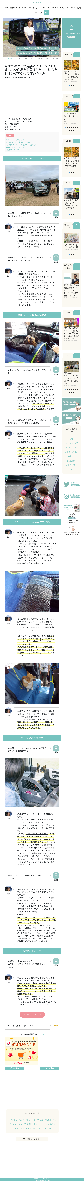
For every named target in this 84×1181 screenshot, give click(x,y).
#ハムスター (71, 439)
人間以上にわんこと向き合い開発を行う (21, 145)
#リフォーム (26, 1128)
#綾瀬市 (48, 1120)
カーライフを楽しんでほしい (17, 140)
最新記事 (13, 7)
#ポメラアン (73, 456)
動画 (79, 7)
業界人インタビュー (68, 7)
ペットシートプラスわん (35, 392)
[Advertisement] (32, 99)
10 (73, 130)
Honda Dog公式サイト (32, 1014)
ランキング (23, 7)
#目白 (71, 447)
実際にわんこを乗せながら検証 (18, 142)
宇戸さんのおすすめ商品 (15, 147)
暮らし (38, 7)
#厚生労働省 (71, 461)
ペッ (53, 392)
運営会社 (36, 1178)
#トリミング (31, 1120)
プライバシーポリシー (44, 1178)
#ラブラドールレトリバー (34, 1124)
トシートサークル (24, 395)
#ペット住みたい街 (17, 1120)
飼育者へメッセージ (14, 150)
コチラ (41, 1034)
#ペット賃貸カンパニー (41, 1128)
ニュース (38, 13)
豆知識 (31, 7)
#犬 (21, 1124)
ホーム (6, 7)
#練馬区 (40, 1120)
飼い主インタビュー (50, 7)
